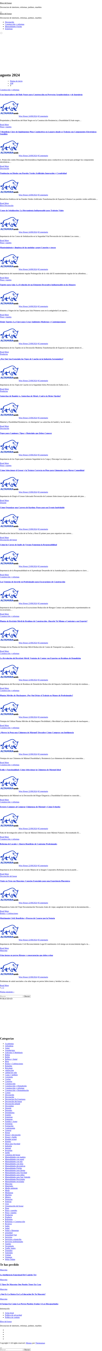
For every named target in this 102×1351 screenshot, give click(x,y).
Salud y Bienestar (12, 1230)
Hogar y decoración (13, 1135)
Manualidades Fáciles (13, 26)
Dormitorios (9, 1113)
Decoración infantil (12, 1104)
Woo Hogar (23, 116)
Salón (7, 1226)
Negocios (8, 1199)
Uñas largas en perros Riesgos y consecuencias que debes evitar (26, 955)
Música (8, 1197)
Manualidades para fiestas (15, 1170)
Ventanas (8, 1257)
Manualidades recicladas (14, 1181)
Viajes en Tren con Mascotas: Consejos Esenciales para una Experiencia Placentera (35, 881)
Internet (8, 1148)
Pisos (7, 1208)
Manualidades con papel (14, 1159)
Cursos (7, 1093)
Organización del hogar (14, 1206)
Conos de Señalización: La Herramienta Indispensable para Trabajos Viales (32, 210)
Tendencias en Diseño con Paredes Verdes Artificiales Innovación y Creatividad (33, 173)
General (8, 1130)
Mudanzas (9, 1193)
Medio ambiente (11, 1188)
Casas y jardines (11, 1075)
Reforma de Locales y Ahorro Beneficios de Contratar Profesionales (28, 844)
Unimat (8, 1255)
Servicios (8, 1237)
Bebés (7, 1057)
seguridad (9, 1233)
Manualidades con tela (14, 1161)
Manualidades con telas (14, 1164)
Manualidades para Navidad (16, 1173)
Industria (8, 1146)
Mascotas (3, 950)
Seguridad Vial (11, 1235)
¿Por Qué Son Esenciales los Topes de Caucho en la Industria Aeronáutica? (31, 359)
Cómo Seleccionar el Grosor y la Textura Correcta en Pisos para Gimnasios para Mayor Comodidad (42, 470)
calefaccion (9, 1070)
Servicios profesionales (14, 1242)
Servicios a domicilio (13, 1239)
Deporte (3, 503)
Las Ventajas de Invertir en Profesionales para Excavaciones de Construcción (32, 582)
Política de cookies (12, 1317)
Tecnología (9, 1246)
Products (8, 1217)
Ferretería (8, 1124)
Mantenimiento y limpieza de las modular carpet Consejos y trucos (28, 248)
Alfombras (9, 1046)
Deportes (8, 1110)
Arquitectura (10, 1050)
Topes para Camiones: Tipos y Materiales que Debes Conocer (26, 433)
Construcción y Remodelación (17, 1090)
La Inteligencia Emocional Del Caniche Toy (18, 1275)
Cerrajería (9, 1077)
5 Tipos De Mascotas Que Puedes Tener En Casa (20, 1284)
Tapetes (8, 1244)
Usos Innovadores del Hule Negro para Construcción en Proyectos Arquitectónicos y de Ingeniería (41, 95)
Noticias (8, 1202)
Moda (7, 1190)
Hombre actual (11, 1139)
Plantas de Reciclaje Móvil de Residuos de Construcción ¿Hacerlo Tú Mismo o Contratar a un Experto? (43, 621)
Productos (4, 354)
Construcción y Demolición (16, 1086)
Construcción (10, 1084)
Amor (7, 1048)
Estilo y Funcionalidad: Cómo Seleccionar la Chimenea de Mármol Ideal (30, 770)
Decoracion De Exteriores (15, 1099)
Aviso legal (9, 1313)
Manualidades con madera (15, 1157)
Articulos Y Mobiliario (14, 1052)
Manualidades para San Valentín (17, 1177)
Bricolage (9, 1068)
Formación (9, 1126)
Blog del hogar (6, 3)
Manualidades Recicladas (15, 1179)
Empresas (9, 29)
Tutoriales (9, 1253)
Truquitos (8, 1250)
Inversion (8, 1150)
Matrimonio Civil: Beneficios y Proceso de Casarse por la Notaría (27, 918)
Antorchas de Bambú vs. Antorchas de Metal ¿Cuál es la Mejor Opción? (30, 396)
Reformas (9, 1219)
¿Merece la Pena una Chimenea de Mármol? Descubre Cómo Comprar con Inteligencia (37, 732)
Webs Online (10, 1259)
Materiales (9, 1186)
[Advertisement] (51, 53)
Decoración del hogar (8, 540)
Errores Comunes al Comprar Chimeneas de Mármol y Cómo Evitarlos (30, 807)
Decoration (9, 1106)
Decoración (9, 22)
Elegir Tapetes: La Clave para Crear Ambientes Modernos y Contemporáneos (33, 322)
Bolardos (8, 1066)
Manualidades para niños (15, 1175)
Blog (2, 205)
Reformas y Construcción (15, 1222)
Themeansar (40, 1343)
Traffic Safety (10, 1248)
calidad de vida (11, 1073)
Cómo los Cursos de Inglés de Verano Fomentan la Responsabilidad (28, 545)
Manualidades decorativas (15, 1166)
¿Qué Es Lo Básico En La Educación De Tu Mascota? (23, 1294)
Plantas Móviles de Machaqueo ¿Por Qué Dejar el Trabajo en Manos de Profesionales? (36, 695)
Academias (9, 1044)
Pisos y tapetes (5, 127)
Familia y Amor (11, 1121)
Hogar (7, 1133)
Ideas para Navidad (12, 1144)
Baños (7, 1055)
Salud (7, 1228)
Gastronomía (10, 1128)
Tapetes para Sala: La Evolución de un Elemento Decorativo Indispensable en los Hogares (38, 285)
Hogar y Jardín (11, 1137)
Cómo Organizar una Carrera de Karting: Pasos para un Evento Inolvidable (32, 507)
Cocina (8, 1079)
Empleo (8, 1115)
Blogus (29, 1343)
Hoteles (8, 1141)
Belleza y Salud (11, 1059)
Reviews (8, 1224)
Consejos (8, 1081)
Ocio (7, 1204)
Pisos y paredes (11, 1210)
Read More (4, 125)
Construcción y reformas (14, 24)
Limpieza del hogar (12, 1155)
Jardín (7, 1153)
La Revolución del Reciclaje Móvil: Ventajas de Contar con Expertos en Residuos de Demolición (40, 658)
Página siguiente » (7, 992)
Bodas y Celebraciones (9, 913)
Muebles (8, 1195)
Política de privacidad (13, 1315)
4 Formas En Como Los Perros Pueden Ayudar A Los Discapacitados (29, 1304)
